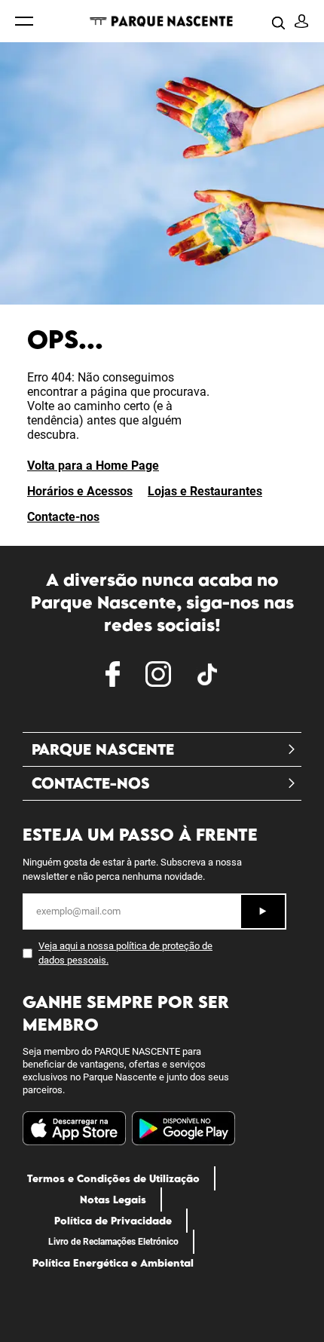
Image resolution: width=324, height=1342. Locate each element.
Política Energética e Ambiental (113, 1263)
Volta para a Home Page (93, 465)
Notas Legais (113, 1199)
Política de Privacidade (113, 1221)
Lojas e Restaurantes (205, 491)
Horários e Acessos (80, 491)
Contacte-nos (63, 517)
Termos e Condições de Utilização (113, 1178)
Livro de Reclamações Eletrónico (113, 1241)
